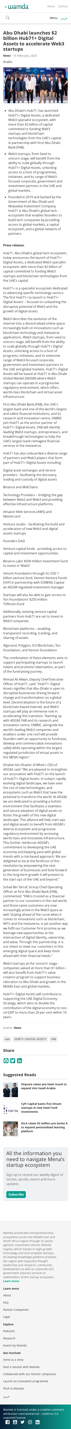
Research (9, 1338)
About (51, 6)
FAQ (5, 1302)
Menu (54, 18)
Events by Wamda (15, 1345)
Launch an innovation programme (25, 1381)
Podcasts (9, 1331)
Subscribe (16, 1194)
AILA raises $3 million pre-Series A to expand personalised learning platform (44, 1127)
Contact (63, 6)
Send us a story (13, 1359)
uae (7, 1039)
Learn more (11, 1281)
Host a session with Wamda (21, 1367)
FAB (53, 1039)
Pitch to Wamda (13, 1388)
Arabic (8, 62)
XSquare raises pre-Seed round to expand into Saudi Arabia (44, 1086)
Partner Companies (16, 1310)
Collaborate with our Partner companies (29, 1374)
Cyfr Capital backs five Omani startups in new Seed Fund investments (41, 1107)
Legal (6, 1317)
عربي (64, 18)
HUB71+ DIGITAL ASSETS (30, 1039)
